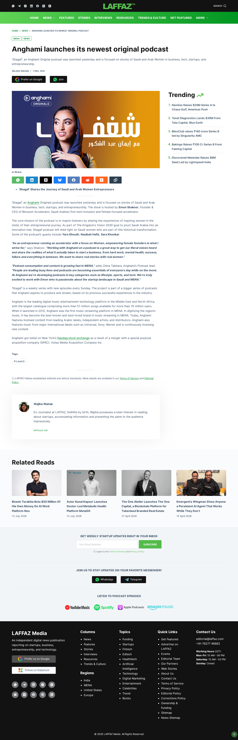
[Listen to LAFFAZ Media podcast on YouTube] (77, 608)
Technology (130, 673)
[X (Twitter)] (43, 6)
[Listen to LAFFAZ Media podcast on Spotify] (104, 608)
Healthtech (129, 659)
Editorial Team (170, 658)
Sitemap (166, 712)
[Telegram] (19, 6)
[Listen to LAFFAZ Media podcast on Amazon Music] (160, 608)
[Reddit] (88, 180)
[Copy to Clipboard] (115, 180)
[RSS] (51, 694)
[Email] (15, 694)
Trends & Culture (152, 18)
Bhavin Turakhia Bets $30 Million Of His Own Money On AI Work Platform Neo (36, 506)
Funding (127, 639)
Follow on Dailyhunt (36, 670)
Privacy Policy (137, 551)
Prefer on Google (31, 79)
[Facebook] (37, 6)
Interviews (103, 18)
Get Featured (181, 18)
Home (34, 18)
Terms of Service (117, 551)
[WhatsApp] (13, 6)
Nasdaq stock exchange (73, 338)
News (47, 18)
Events (165, 653)
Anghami (33, 202)
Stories (84, 18)
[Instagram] (25, 6)
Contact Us (168, 678)
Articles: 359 (41, 430)
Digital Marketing (133, 678)
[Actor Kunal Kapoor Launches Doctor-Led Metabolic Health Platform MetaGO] (91, 483)
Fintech (127, 649)
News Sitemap (170, 717)
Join (60, 79)
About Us (167, 673)
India (87, 680)
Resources (125, 18)
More (200, 18)
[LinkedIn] (31, 6)
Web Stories (169, 668)
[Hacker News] (101, 180)
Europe (88, 695)
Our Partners (169, 663)
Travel (126, 693)
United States (93, 690)
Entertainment (131, 683)
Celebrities (129, 688)
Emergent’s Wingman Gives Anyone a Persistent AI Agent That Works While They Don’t (201, 506)
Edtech (127, 654)
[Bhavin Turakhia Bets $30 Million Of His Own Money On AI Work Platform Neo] (37, 483)
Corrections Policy (173, 698)
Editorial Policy (171, 693)
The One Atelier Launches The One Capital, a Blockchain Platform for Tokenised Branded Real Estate (146, 506)
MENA (16, 38)
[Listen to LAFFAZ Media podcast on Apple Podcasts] (131, 608)
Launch (19, 361)
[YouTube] (49, 6)
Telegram (135, 579)
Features (66, 18)
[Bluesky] (60, 180)
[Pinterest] (42, 694)
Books (126, 698)
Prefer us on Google (35, 658)
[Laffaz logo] (119, 6)
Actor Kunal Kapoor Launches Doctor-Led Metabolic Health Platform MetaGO (87, 506)
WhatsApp (106, 579)
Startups (128, 644)
